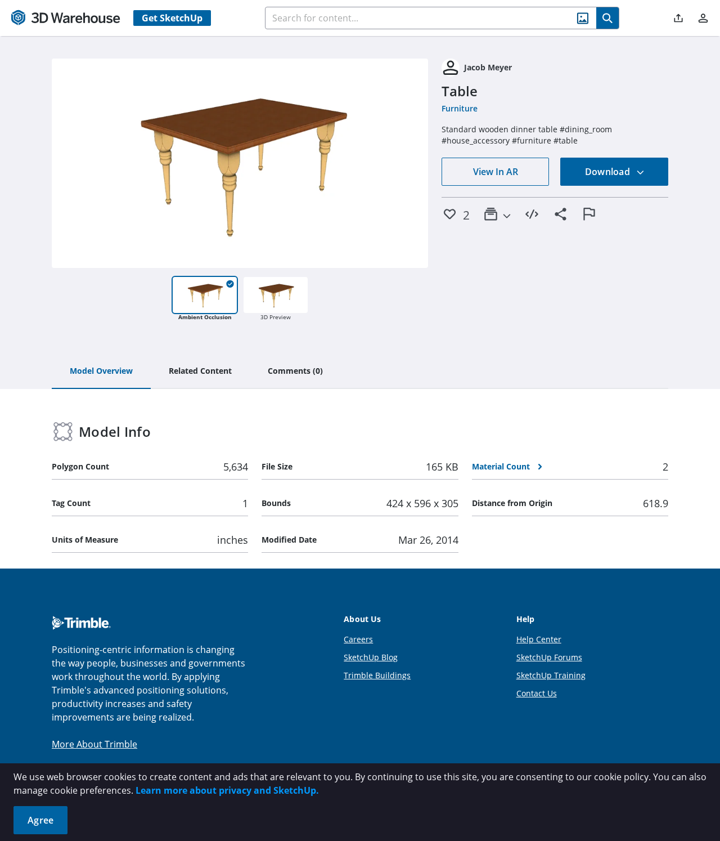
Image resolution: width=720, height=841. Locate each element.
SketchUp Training (551, 675)
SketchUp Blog (371, 657)
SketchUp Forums (549, 657)
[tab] (101, 371)
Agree (40, 820)
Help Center (538, 639)
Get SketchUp (172, 18)
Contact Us (536, 693)
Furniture (460, 108)
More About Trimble (94, 744)
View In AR (495, 171)
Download (608, 171)
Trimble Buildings (377, 675)
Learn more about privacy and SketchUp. (227, 790)
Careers (358, 639)
